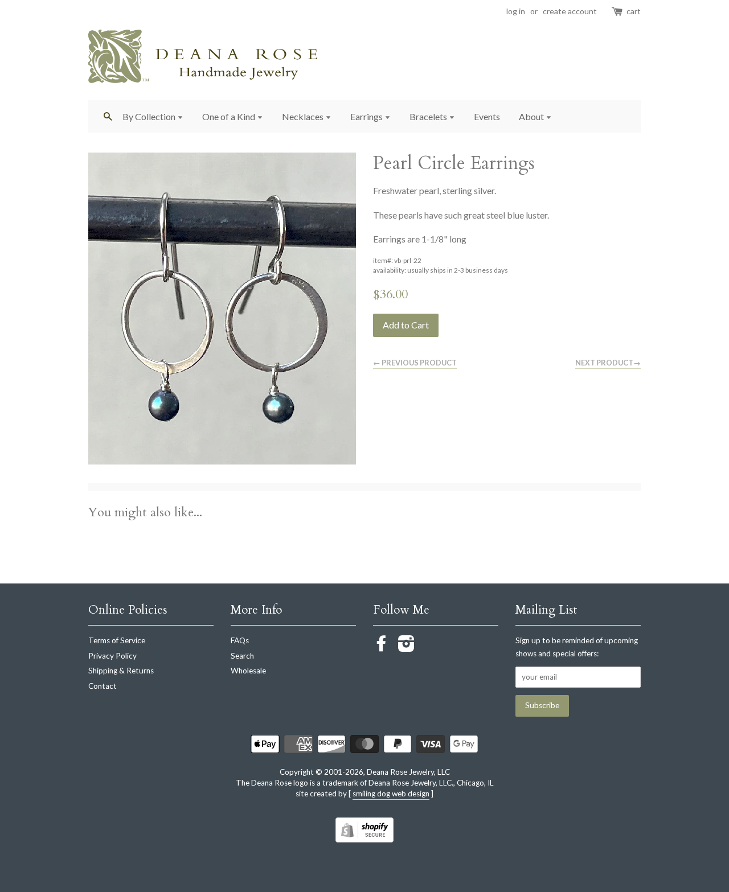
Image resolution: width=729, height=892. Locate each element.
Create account (570, 11)
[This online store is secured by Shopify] (364, 838)
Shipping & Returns (121, 670)
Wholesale (248, 670)
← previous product (415, 362)
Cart (633, 11)
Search (242, 655)
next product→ (608, 362)
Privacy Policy (112, 655)
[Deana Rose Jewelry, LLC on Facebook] (381, 647)
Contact (102, 685)
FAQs (240, 640)
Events (487, 116)
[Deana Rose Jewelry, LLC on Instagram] (406, 647)
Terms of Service (116, 640)
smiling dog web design (391, 793)
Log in (515, 11)
